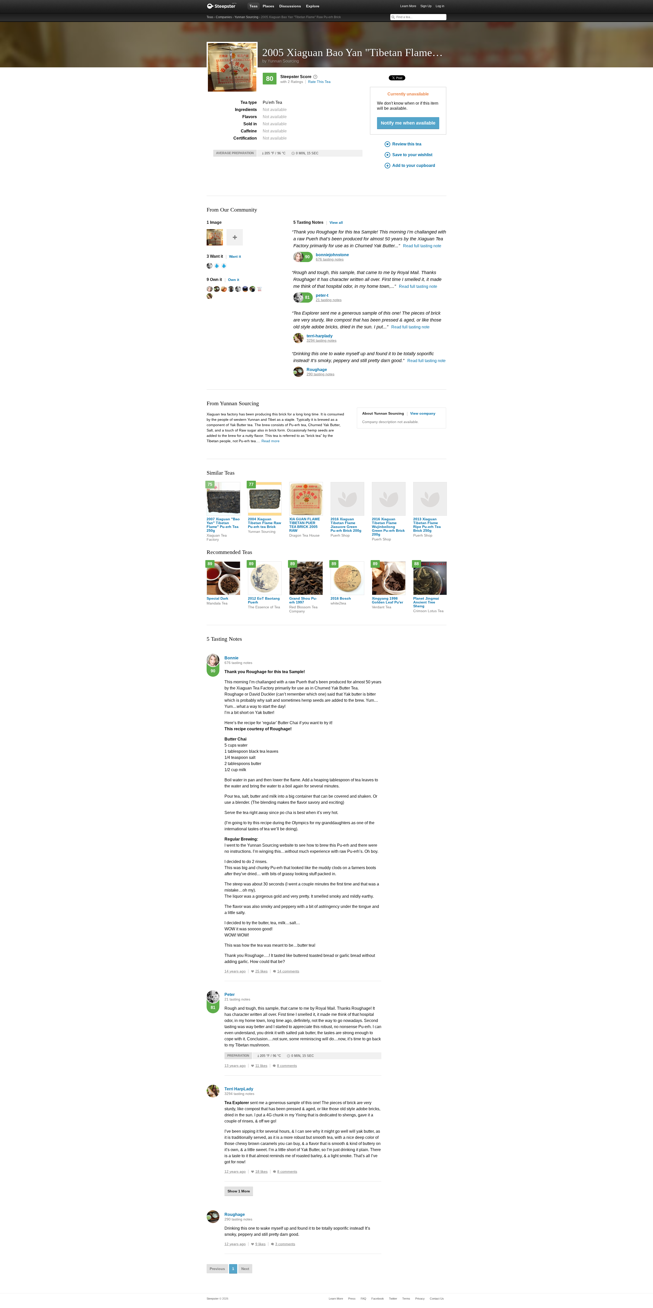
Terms (406, 1298)
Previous (217, 1269)
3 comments (285, 1244)
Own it (233, 280)
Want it (235, 256)
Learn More (408, 6)
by (280, 61)
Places (268, 6)
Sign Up (426, 6)
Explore (312, 6)
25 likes (261, 971)
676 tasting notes (330, 259)
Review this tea (406, 144)
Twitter (393, 1298)
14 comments (288, 971)
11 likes (261, 1066)
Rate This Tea (319, 82)
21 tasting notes (329, 300)
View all (336, 222)
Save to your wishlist (412, 155)
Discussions (290, 6)
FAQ (363, 1298)
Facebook (377, 1298)
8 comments (287, 1066)
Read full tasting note (422, 246)
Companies (224, 17)
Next (245, 1269)
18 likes (261, 1172)
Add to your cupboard (413, 165)
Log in (440, 6)
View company (422, 413)
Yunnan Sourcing (246, 17)
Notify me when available (408, 123)
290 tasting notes (320, 374)
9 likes (260, 1244)
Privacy (420, 1298)
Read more (270, 441)
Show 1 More (239, 1191)
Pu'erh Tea (272, 102)
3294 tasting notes (321, 340)
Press (352, 1298)
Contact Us (437, 1298)
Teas (253, 6)
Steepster (224, 6)
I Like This (252, 971)
